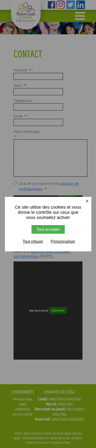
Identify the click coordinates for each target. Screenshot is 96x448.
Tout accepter (48, 229)
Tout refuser (33, 241)
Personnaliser (63, 241)
